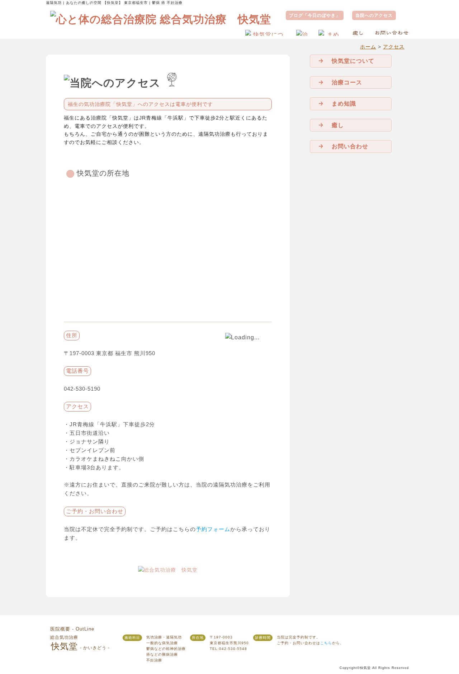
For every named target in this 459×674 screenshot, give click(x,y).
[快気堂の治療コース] (302, 32)
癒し (338, 125)
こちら (326, 643)
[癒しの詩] (358, 32)
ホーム (368, 47)
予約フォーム (213, 529)
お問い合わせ (350, 146)
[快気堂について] (265, 32)
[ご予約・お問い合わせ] (391, 32)
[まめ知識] (330, 32)
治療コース (347, 82)
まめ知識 (344, 104)
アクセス (393, 47)
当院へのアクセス (374, 15)
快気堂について (353, 61)
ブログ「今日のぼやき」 (314, 15)
